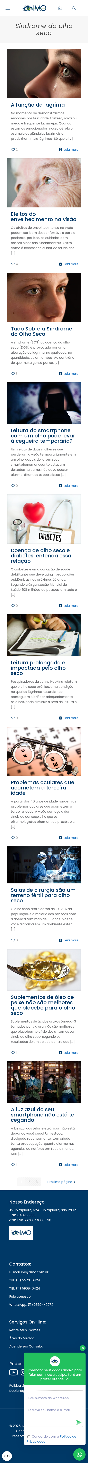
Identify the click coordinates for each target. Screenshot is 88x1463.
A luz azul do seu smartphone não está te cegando (42, 1115)
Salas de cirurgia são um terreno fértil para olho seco (43, 895)
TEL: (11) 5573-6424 (24, 1280)
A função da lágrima (38, 104)
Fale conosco (20, 1296)
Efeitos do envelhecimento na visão (43, 216)
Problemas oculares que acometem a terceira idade (42, 788)
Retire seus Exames (24, 1330)
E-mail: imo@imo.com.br (29, 1272)
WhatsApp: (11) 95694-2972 (31, 1304)
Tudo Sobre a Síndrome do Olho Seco (41, 331)
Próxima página (59, 1182)
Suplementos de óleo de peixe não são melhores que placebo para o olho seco (43, 1005)
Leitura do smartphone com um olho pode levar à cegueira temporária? (43, 436)
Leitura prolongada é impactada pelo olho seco (38, 668)
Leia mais (71, 149)
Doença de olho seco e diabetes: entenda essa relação (41, 556)
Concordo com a (51, 1439)
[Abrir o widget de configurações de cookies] (7, 1456)
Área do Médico (21, 1338)
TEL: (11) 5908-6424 (24, 1288)
